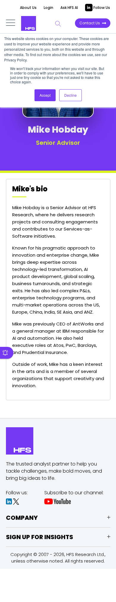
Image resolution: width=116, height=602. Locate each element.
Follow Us (101, 7)
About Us (28, 7)
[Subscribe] (6, 353)
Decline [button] (70, 95)
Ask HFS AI (69, 7)
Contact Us (89, 23)
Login (48, 7)
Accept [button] (45, 95)
